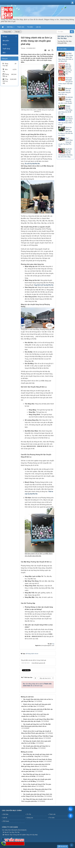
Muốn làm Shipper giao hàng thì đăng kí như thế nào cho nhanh (65, 131)
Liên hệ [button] (38, 27)
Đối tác (5, 45)
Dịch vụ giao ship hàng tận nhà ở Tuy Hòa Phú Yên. (69, 69)
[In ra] (49, 50)
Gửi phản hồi (63, 846)
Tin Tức (29, 814)
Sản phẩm (6, 41)
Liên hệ (5, 818)
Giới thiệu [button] (10, 27)
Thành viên (52, 814)
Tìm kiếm (52, 818)
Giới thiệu (5, 814)
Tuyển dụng (6, 49)
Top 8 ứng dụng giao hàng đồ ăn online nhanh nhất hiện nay (65, 81)
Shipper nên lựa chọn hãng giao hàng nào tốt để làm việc (65, 110)
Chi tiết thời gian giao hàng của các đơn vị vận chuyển (65, 100)
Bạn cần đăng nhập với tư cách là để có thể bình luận (37, 685)
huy (53, 643)
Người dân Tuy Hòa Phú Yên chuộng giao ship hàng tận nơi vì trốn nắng (65, 153)
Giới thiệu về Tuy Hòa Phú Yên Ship (65, 37)
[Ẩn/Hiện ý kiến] (35, 677)
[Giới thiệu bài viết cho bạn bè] (45, 50)
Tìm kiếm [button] (30, 27)
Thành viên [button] (20, 27)
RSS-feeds (6, 821)
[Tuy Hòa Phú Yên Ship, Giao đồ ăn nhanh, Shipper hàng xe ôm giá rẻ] (7, 12)
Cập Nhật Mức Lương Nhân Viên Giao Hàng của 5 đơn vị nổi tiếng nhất (65, 57)
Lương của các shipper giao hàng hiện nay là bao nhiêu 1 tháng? (65, 121)
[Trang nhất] (2, 26)
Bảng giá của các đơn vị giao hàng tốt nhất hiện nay (64, 91)
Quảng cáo (30, 818)
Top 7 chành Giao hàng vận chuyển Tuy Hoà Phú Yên (65, 142)
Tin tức (5, 37)
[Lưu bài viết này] (53, 50)
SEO (4, 53)
